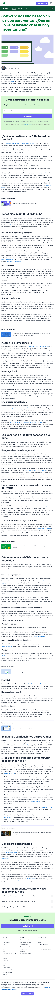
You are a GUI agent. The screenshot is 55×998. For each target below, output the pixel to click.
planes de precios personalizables (39, 346)
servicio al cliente (15, 422)
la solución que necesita (21, 881)
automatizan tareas (11, 852)
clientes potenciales (39, 636)
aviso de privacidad (28, 124)
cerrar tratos (5, 858)
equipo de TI (18, 410)
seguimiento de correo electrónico (32, 422)
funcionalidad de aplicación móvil (36, 684)
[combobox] (27, 8)
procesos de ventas (35, 801)
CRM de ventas (31, 879)
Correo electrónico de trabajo (13, 111)
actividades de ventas (44, 528)
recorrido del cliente (40, 173)
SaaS (9, 224)
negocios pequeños (7, 259)
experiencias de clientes (14, 261)
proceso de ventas (9, 773)
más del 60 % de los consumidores (35, 470)
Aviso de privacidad (11, 989)
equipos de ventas (46, 807)
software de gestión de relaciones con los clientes (19, 143)
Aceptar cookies (27, 993)
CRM (12, 81)
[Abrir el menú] (51, 3)
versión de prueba (23, 745)
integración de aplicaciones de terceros (22, 408)
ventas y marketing (41, 506)
